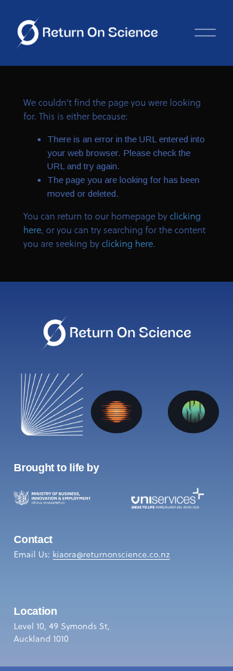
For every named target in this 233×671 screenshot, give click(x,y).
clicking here (127, 243)
